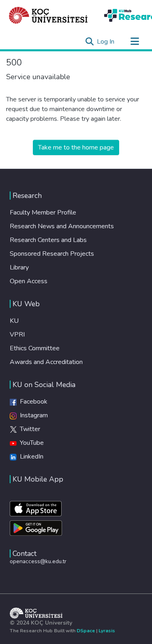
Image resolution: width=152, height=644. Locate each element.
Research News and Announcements (62, 226)
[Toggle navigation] (134, 41)
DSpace (86, 630)
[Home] (48, 15)
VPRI (17, 334)
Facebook (32, 401)
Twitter (28, 429)
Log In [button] (106, 41)
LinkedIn (30, 456)
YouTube (30, 442)
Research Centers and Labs (48, 240)
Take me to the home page (76, 147)
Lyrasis (106, 630)
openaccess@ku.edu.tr (38, 561)
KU (14, 320)
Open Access (28, 281)
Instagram (32, 415)
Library (19, 267)
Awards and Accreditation (46, 362)
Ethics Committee (35, 348)
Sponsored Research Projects (52, 253)
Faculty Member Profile (43, 212)
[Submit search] (89, 41)
